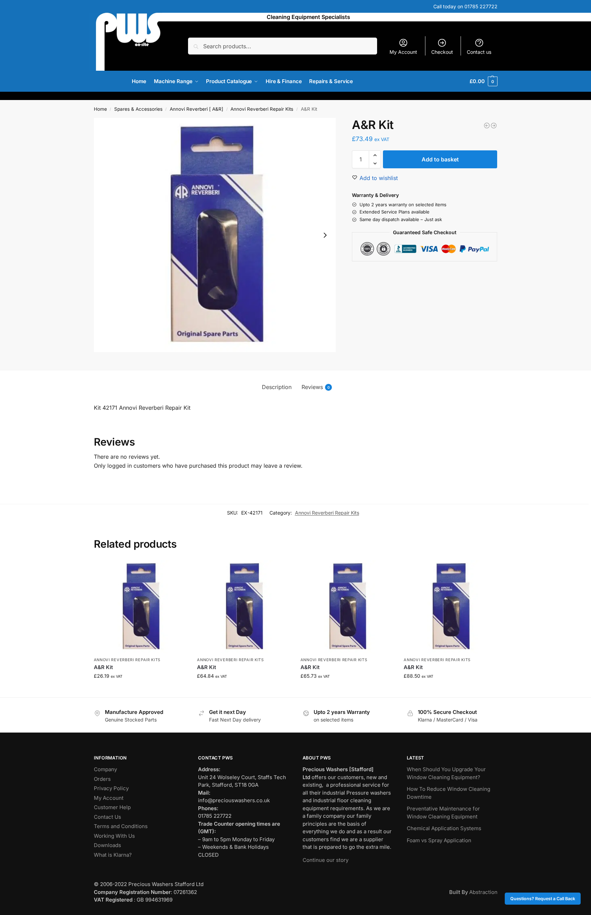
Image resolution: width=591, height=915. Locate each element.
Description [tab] (277, 387)
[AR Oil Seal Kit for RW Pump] (486, 125)
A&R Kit (103, 667)
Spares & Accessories (138, 109)
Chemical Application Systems (444, 828)
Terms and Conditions (121, 826)
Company (105, 769)
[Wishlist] (176, 570)
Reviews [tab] (316, 387)
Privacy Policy (111, 788)
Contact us (479, 52)
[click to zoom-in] (215, 235)
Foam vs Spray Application (439, 840)
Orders (102, 779)
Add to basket (440, 159)
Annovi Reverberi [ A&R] (196, 109)
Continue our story (325, 860)
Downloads (107, 845)
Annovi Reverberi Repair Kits (261, 109)
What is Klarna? (113, 855)
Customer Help (112, 807)
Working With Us (114, 836)
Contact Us (107, 817)
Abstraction (483, 892)
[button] (483, 81)
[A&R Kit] (493, 125)
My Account (403, 52)
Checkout (442, 52)
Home (100, 109)
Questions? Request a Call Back (542, 898)
